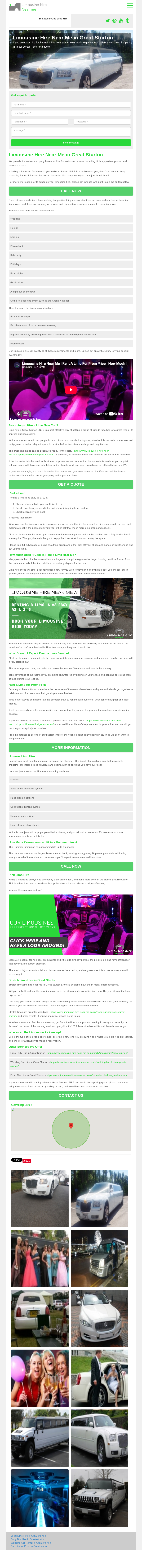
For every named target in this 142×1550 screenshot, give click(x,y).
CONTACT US (71, 1095)
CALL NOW (71, 191)
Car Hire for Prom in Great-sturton (29, 1546)
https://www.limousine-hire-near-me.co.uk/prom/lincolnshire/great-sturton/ (87, 1075)
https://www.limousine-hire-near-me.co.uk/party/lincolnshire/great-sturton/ (87, 1053)
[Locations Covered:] (10, 5)
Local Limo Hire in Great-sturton (28, 1535)
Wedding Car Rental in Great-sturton (31, 1542)
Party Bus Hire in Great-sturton (28, 1539)
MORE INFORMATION (71, 747)
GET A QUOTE (71, 484)
